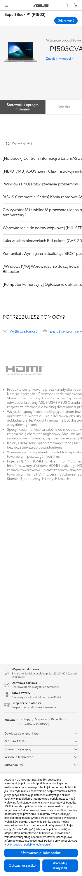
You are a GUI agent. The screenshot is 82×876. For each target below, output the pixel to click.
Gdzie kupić (66, 21)
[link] (41, 5)
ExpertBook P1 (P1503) (24, 14)
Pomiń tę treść (2, 13)
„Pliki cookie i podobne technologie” (29, 844)
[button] (6, 5)
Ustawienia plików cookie (41, 853)
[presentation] (5, 331)
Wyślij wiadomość (23, 331)
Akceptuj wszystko (60, 865)
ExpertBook (59, 719)
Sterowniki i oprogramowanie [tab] (22, 107)
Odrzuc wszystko (22, 865)
